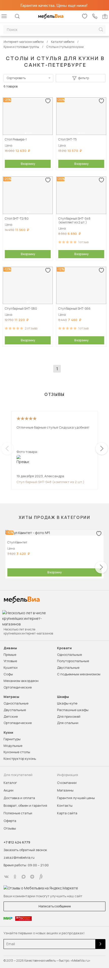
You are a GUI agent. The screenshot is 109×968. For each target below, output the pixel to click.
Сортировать (16, 78)
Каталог (10, 782)
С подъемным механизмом (78, 674)
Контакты (64, 805)
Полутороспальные (73, 661)
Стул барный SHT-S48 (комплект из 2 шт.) (50, 482)
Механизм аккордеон (21, 680)
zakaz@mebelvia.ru (19, 857)
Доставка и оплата (19, 798)
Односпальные (69, 654)
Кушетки (10, 667)
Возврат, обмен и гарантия (25, 805)
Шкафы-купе (67, 703)
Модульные (13, 745)
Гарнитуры (12, 739)
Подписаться (100, 944)
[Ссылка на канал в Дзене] (32, 876)
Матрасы (11, 697)
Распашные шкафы (72, 710)
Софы (8, 674)
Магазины (65, 790)
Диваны (10, 648)
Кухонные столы (17, 752)
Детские (11, 716)
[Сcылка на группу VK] (6, 876)
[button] (25, 133)
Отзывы (10, 828)
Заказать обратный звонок (25, 850)
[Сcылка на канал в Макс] (23, 876)
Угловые (10, 661)
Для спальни (67, 722)
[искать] (100, 29)
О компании (67, 782)
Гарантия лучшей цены (76, 798)
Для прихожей (68, 716)
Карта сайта (67, 813)
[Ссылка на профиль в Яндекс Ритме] (41, 876)
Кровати (64, 648)
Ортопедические (18, 687)
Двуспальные (68, 667)
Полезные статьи (18, 813)
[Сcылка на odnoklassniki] (15, 876)
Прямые (10, 654)
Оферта (10, 820)
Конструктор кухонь (20, 758)
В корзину (28, 164)
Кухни (8, 732)
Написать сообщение (55, 906)
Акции (8, 790)
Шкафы (63, 697)
